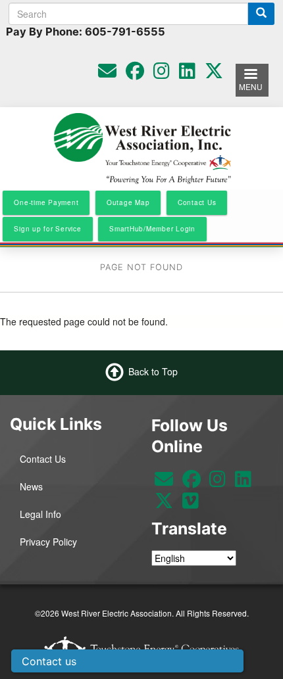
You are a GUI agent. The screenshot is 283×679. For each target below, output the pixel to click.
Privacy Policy (48, 541)
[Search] (261, 14)
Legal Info (40, 514)
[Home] (141, 147)
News (31, 486)
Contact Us (43, 458)
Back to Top (153, 370)
